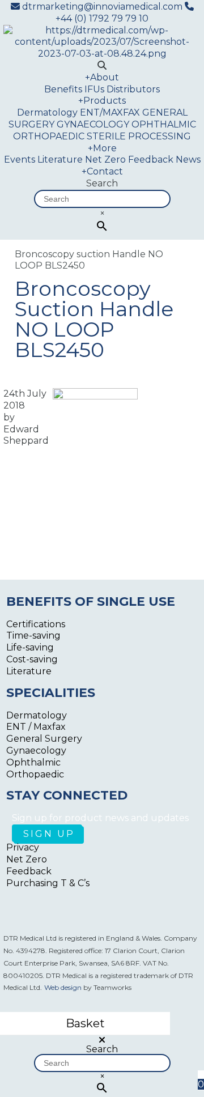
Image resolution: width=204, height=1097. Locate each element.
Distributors (133, 89)
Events (19, 159)
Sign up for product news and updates (100, 818)
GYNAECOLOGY (93, 124)
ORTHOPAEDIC (48, 136)
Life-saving (30, 647)
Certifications (35, 624)
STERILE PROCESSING (139, 136)
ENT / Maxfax (36, 726)
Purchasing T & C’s (48, 883)
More (102, 148)
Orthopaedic (35, 774)
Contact (102, 171)
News (188, 159)
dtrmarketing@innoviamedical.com (102, 6)
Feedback (150, 159)
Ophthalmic (33, 762)
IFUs (94, 89)
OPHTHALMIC (163, 124)
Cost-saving (32, 659)
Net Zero (105, 159)
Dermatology (47, 112)
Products (102, 100)
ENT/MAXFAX (110, 112)
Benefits (63, 89)
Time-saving (33, 635)
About (102, 77)
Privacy (22, 847)
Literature (60, 159)
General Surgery (44, 738)
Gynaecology (36, 750)
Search (102, 183)
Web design (63, 987)
